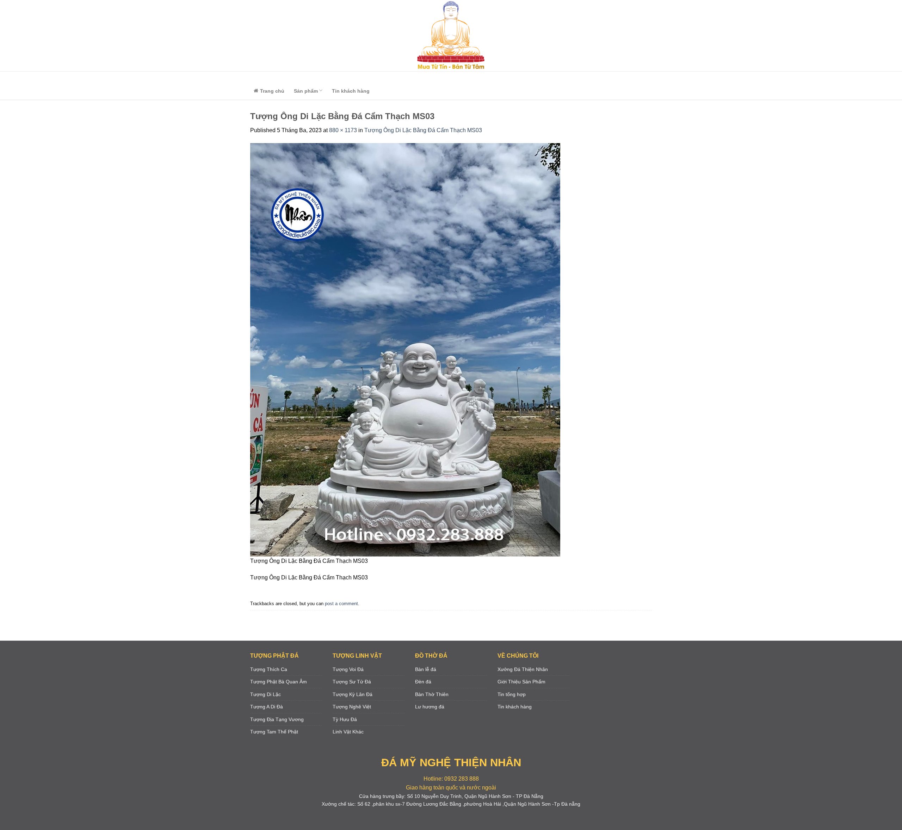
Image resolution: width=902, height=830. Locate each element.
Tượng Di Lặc (265, 694)
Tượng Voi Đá (348, 669)
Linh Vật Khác (348, 731)
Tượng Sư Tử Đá (352, 681)
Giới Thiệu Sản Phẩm (521, 681)
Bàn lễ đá (425, 669)
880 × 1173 (343, 130)
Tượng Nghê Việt (352, 706)
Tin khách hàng (351, 91)
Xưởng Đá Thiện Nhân (523, 669)
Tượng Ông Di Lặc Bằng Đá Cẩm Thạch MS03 (423, 130)
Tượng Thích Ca (268, 669)
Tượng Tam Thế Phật (274, 731)
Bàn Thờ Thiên (432, 694)
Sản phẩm (306, 91)
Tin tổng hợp (512, 694)
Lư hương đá (429, 706)
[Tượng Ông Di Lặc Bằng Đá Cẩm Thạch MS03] (405, 349)
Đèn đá (423, 681)
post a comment (341, 603)
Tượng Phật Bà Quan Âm (278, 681)
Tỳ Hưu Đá (345, 719)
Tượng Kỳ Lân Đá (352, 694)
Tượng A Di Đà (266, 706)
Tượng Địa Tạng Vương (277, 719)
